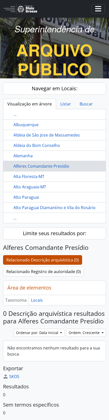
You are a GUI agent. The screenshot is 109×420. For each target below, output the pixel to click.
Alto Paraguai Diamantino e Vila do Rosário (54, 207)
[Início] (22, 9)
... (14, 114)
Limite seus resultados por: (54, 233)
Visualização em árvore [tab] (29, 104)
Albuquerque (26, 124)
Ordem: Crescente (85, 332)
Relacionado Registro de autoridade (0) (43, 271)
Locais (37, 300)
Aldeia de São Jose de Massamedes (46, 135)
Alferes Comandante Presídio (41, 166)
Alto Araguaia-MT (29, 187)
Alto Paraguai (26, 197)
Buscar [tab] (86, 104)
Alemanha (23, 156)
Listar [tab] (65, 104)
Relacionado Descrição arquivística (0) (42, 260)
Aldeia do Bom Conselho (36, 145)
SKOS (14, 376)
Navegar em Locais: (54, 88)
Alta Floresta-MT (28, 176)
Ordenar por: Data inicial (37, 332)
